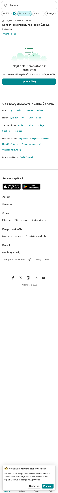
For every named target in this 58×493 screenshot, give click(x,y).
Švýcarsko (10, 21)
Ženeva (20, 21)
